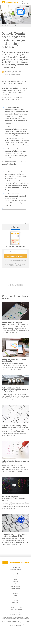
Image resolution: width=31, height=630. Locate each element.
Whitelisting (15, 591)
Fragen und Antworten (15, 605)
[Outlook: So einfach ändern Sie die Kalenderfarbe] (15, 347)
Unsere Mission (15, 602)
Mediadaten (15, 593)
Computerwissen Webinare (15, 609)
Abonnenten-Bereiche (15, 614)
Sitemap (15, 595)
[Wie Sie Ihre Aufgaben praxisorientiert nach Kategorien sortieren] (15, 485)
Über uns (15, 598)
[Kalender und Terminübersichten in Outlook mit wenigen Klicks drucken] (15, 414)
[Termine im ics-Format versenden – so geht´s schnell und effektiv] (15, 523)
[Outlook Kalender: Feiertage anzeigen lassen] (15, 449)
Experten (15, 600)
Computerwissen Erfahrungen (15, 607)
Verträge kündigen (15, 588)
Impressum (15, 579)
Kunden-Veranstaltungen (15, 612)
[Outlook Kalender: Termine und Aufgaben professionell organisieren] (15, 311)
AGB (15, 584)
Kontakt (15, 577)
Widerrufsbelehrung (15, 586)
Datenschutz (15, 581)
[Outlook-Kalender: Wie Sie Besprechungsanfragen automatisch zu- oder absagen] (15, 380)
